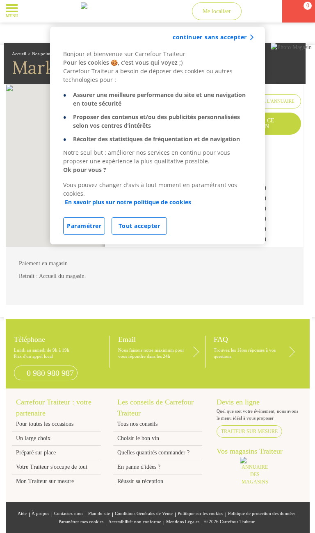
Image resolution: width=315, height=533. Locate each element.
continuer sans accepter (210, 37)
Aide (22, 513)
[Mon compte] (256, 11)
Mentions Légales (182, 521)
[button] (30, 10)
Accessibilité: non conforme (134, 521)
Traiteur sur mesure (249, 431)
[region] (157, 135)
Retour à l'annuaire (268, 101)
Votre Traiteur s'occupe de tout (51, 467)
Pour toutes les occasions (44, 424)
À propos (40, 513)
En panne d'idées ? (138, 467)
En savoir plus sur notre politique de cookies (128, 202)
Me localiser (217, 11)
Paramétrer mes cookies (81, 521)
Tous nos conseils (138, 424)
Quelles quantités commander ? (153, 452)
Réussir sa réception (140, 481)
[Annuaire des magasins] (259, 473)
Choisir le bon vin (138, 438)
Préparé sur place (36, 452)
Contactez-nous (68, 513)
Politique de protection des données (261, 513)
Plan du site (99, 513)
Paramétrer (84, 226)
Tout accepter (139, 226)
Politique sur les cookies (200, 513)
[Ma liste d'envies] (271, 11)
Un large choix (33, 438)
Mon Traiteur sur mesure (45, 481)
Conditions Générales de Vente (144, 513)
